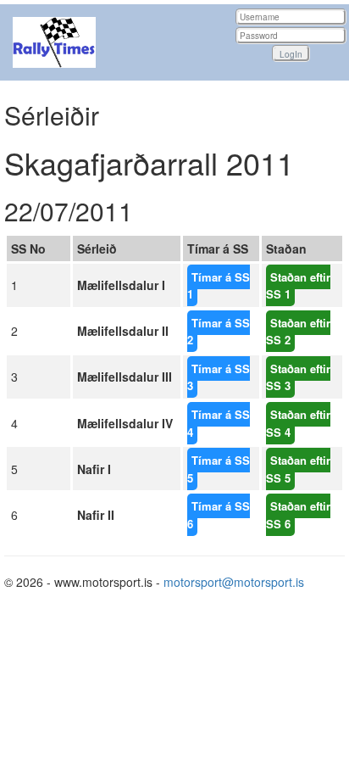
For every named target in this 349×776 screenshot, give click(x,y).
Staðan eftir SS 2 (298, 332)
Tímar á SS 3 (218, 377)
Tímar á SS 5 (218, 469)
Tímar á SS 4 (218, 423)
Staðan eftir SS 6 (298, 515)
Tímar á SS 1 (218, 286)
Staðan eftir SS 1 (298, 286)
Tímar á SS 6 (218, 515)
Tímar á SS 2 (218, 332)
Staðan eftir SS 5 (298, 469)
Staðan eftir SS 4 (298, 423)
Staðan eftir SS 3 (298, 377)
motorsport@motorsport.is (233, 581)
